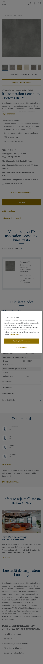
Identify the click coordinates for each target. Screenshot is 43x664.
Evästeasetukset (21, 347)
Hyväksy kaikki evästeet (21, 341)
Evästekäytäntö (15, 334)
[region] (21, 332)
